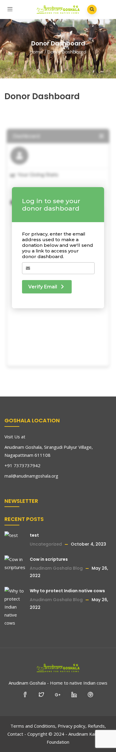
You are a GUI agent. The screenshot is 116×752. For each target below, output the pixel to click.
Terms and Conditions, (33, 726)
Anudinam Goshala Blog (56, 568)
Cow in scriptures (49, 559)
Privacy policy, (72, 726)
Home (36, 52)
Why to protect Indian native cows (67, 591)
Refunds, (97, 726)
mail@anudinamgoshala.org (31, 476)
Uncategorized (46, 544)
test (34, 535)
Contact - (16, 734)
